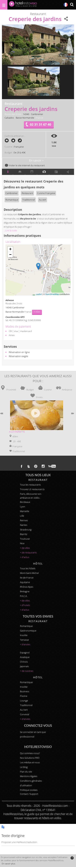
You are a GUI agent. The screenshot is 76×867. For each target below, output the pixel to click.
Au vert (42, 199)
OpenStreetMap (52, 294)
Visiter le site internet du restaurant (26, 165)
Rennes (24, 520)
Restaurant (27, 193)
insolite (23, 635)
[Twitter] (29, 466)
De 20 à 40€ (19, 152)
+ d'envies (25, 644)
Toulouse (25, 538)
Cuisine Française (46, 193)
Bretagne (24, 591)
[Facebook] (22, 466)
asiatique (25, 657)
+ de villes (25, 547)
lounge (24, 700)
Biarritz (23, 534)
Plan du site (26, 771)
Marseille (24, 511)
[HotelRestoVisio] (23, 5)
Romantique (11, 199)
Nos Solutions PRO (29, 757)
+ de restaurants (28, 552)
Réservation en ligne (19, 352)
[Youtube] (52, 466)
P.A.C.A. (23, 596)
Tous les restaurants (30, 484)
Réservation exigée (18, 356)
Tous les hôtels (27, 568)
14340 (26, 114)
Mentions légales (28, 776)
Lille (22, 515)
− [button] (10, 254)
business (24, 691)
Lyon (22, 506)
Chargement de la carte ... (37, 270)
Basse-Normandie (25, 117)
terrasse (24, 639)
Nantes (23, 525)
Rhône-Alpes (26, 586)
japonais (24, 666)
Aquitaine (25, 582)
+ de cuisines (26, 670)
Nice (22, 543)
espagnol (25, 652)
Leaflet (39, 294)
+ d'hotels (25, 605)
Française (19, 146)
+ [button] (10, 249)
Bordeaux (25, 502)
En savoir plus (8, 863)
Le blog (24, 767)
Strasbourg (25, 529)
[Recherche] (72, 5)
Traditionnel (28, 199)
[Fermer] (72, 858)
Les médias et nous (30, 762)
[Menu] (3, 5)
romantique (26, 626)
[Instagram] (43, 466)
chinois (24, 661)
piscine (23, 696)
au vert (24, 709)
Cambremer (37, 114)
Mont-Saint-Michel (29, 573)
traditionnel (26, 705)
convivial (24, 714)
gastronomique (28, 630)
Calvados (9, 117)
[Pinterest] (36, 466)
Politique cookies (28, 790)
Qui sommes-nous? (30, 753)
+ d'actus (24, 557)
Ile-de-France (26, 577)
